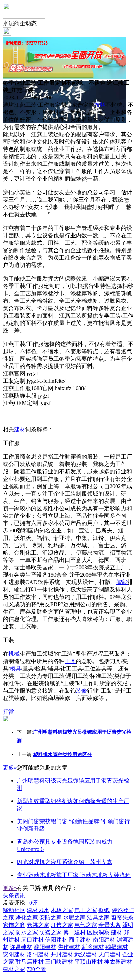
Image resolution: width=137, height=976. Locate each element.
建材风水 (38, 910)
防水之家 (26, 932)
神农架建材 (118, 962)
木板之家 (62, 910)
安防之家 (50, 918)
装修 (81, 691)
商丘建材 (80, 940)
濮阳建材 (45, 947)
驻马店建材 (29, 962)
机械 (14, 654)
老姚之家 (38, 925)
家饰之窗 (14, 925)
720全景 (36, 969)
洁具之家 (98, 918)
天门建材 (109, 954)
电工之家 (85, 910)
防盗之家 (50, 932)
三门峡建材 (59, 962)
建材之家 (14, 969)
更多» (10, 768)
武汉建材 (85, 954)
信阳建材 (56, 940)
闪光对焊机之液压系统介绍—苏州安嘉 (64, 862)
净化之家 (26, 918)
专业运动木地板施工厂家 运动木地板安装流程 (74, 875)
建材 (19, 429)
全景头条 (109, 925)
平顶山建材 (88, 962)
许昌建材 (21, 947)
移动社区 (14, 910)
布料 (99, 105)
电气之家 (85, 925)
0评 (33, 903)
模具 (15, 669)
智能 (122, 582)
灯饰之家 (62, 925)
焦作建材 (69, 947)
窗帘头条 (122, 918)
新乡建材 (92, 947)
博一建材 (74, 932)
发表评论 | (20, 903)
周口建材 (32, 940)
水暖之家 (74, 918)
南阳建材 (104, 940)
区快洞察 (98, 932)
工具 (70, 661)
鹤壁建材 (116, 947)
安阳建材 (14, 954)
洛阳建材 (38, 954)
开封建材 (62, 954)
